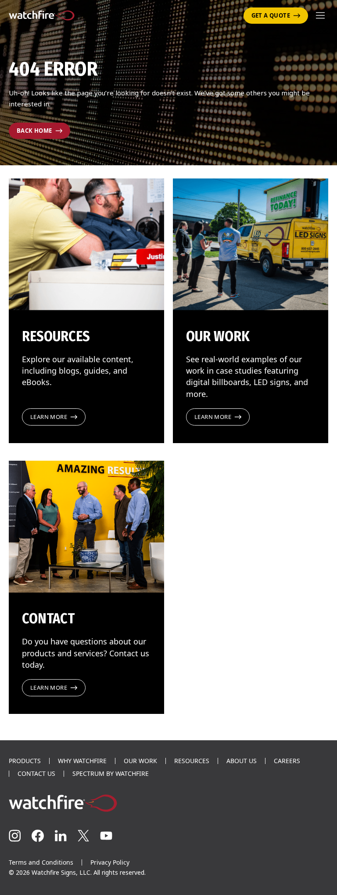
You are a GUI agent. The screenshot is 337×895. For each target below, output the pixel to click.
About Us (241, 761)
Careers (287, 761)
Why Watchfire (82, 761)
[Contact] (86, 527)
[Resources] (86, 244)
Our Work (140, 761)
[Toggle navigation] (320, 15)
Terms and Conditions (41, 862)
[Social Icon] (15, 836)
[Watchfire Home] (168, 803)
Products (25, 761)
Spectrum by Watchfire (110, 774)
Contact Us (36, 774)
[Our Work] (250, 244)
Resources (191, 761)
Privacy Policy (109, 862)
